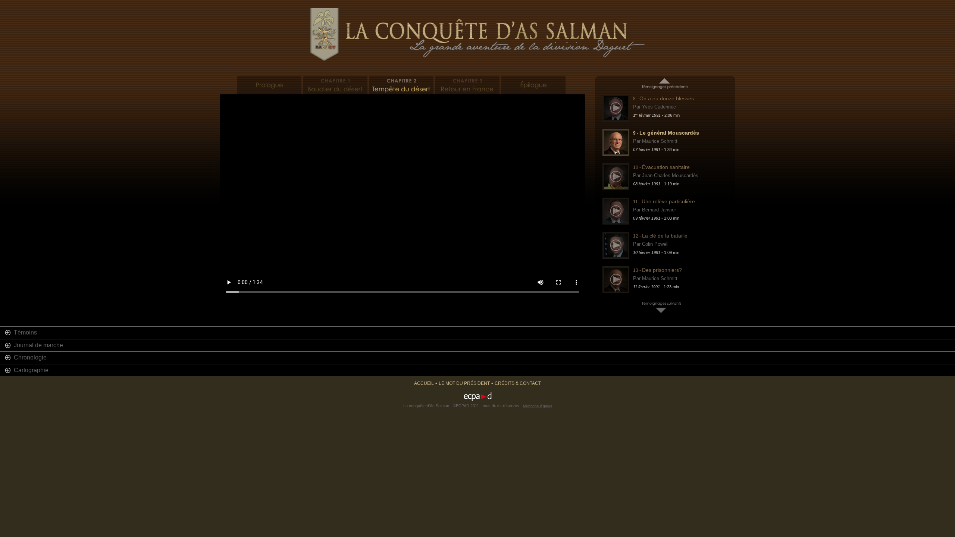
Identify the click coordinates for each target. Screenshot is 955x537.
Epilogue (533, 85)
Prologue (269, 85)
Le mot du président (464, 383)
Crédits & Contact (518, 383)
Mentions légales (537, 406)
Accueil (424, 383)
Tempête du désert (401, 85)
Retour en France (467, 85)
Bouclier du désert (335, 85)
